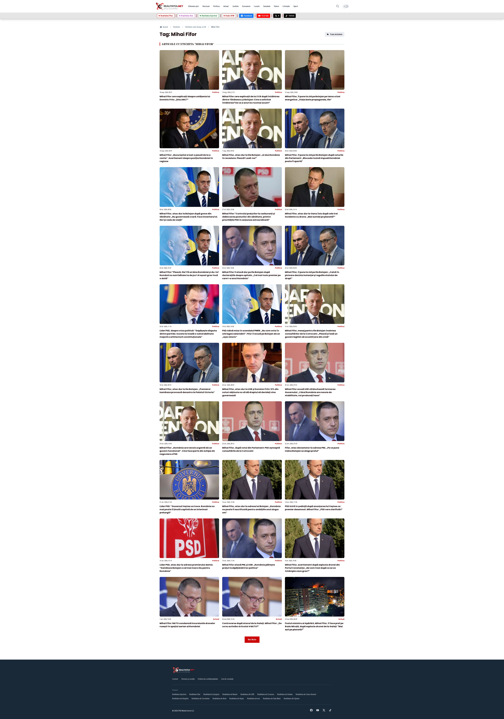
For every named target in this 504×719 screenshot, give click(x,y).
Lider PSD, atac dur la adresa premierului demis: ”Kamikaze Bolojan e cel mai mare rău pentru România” (186, 568)
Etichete (176, 27)
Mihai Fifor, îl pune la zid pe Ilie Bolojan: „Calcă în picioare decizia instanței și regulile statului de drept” (312, 275)
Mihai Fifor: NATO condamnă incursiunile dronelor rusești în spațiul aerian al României (187, 625)
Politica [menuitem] (216, 6)
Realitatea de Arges (236, 698)
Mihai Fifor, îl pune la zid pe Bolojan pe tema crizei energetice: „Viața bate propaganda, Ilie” (312, 98)
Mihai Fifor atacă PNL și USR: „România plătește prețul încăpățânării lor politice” (248, 566)
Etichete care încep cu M (195, 27)
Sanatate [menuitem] (266, 6)
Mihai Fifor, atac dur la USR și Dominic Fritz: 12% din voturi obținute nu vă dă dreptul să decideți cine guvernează (250, 392)
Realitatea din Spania (291, 698)
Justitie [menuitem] (235, 6)
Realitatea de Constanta (200, 698)
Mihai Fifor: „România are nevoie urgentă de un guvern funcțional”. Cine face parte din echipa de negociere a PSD (187, 451)
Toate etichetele (336, 34)
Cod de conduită (227, 679)
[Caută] (337, 6)
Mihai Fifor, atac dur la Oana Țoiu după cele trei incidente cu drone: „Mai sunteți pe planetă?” (311, 215)
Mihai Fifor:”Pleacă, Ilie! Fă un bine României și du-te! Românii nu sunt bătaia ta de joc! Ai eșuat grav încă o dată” (189, 275)
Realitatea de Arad (219, 698)
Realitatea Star (194, 694)
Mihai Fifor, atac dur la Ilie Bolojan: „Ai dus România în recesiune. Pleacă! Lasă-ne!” (251, 156)
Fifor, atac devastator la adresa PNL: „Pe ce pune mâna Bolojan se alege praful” (312, 449)
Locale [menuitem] (256, 6)
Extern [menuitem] (276, 6)
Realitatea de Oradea (285, 694)
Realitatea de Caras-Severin (306, 694)
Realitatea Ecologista (211, 694)
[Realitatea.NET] (169, 6)
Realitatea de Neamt (229, 694)
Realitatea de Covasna (265, 694)
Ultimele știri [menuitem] (193, 6)
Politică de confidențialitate (208, 679)
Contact (175, 679)
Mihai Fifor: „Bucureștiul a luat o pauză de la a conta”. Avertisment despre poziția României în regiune (186, 158)
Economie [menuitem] (246, 6)
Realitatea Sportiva (179, 694)
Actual (216, 619)
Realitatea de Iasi (253, 698)
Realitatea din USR (247, 694)
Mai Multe (252, 639)
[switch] (346, 6)
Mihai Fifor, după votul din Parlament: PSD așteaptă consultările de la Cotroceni (251, 449)
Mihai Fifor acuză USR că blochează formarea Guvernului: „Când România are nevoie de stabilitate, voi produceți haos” (310, 392)
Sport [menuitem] (295, 6)
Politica (215, 92)
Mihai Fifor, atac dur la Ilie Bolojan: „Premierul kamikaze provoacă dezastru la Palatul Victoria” (187, 391)
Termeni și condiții (188, 679)
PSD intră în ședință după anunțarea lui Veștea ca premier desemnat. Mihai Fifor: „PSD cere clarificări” (314, 508)
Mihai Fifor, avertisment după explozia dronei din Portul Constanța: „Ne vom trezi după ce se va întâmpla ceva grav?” (312, 568)
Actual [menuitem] (226, 6)
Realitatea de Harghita (180, 698)
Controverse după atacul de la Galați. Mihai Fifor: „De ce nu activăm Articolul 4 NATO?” (252, 625)
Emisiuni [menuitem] (206, 6)
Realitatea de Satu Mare (272, 698)
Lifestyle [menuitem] (286, 6)
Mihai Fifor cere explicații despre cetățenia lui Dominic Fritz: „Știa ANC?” (185, 98)
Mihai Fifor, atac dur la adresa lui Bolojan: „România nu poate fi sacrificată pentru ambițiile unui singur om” (251, 509)
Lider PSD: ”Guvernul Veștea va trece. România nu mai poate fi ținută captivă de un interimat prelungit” (187, 509)
